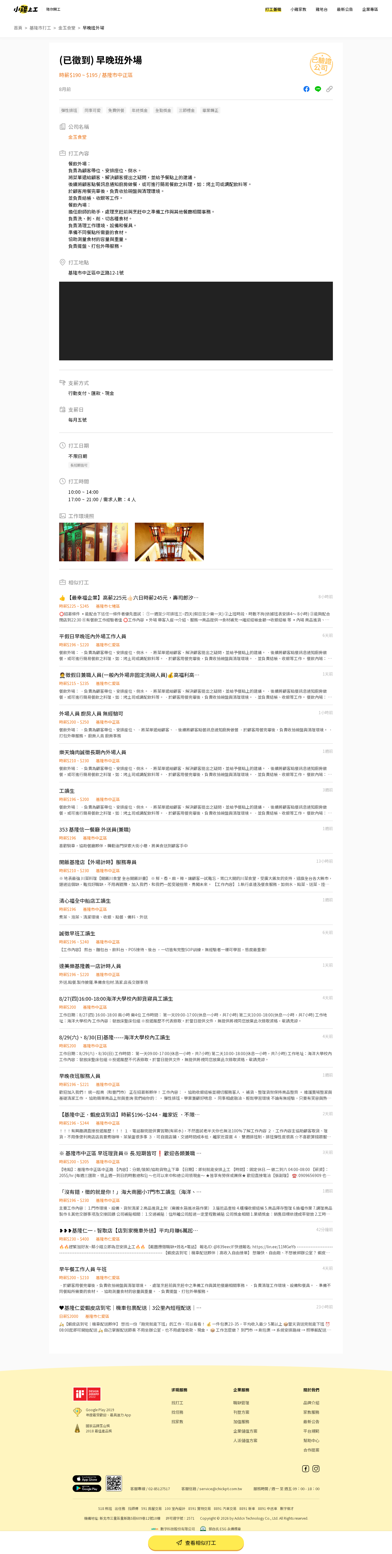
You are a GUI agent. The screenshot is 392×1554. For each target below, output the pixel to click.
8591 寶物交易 (199, 1508)
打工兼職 (273, 9)
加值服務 (241, 1421)
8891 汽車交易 (225, 1508)
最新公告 (345, 9)
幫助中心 (311, 1440)
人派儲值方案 (245, 1440)
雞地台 (322, 9)
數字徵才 (287, 1508)
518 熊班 (105, 1508)
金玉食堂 (66, 28)
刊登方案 (241, 1412)
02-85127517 (159, 1488)
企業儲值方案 (245, 1431)
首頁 (18, 28)
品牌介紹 (311, 1402)
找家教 (177, 1421)
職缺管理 (241, 1402)
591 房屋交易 (151, 1508)
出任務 (120, 1508)
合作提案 (311, 1450)
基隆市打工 (40, 28)
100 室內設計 (175, 1508)
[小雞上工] (26, 9)
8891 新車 (247, 1508)
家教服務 (311, 1412)
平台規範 (311, 1431)
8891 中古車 (267, 1508)
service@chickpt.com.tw (220, 1488)
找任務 (177, 1412)
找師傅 (133, 1508)
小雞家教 (298, 9)
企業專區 (370, 9)
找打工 (177, 1402)
